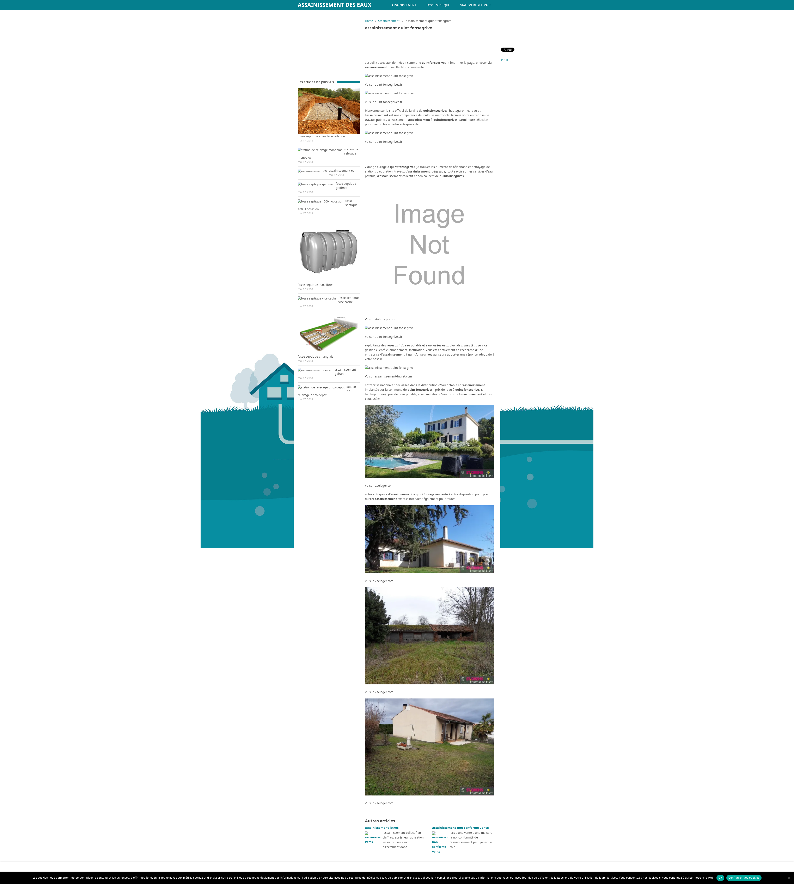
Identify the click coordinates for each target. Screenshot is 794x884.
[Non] (789, 878)
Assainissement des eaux (334, 4)
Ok (720, 877)
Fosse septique (438, 5)
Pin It (504, 60)
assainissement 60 (341, 170)
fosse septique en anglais (315, 356)
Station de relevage (475, 5)
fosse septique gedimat (346, 186)
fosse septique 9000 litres (315, 285)
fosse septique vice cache (348, 300)
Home (369, 21)
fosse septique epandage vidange (321, 136)
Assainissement (404, 5)
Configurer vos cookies (744, 877)
